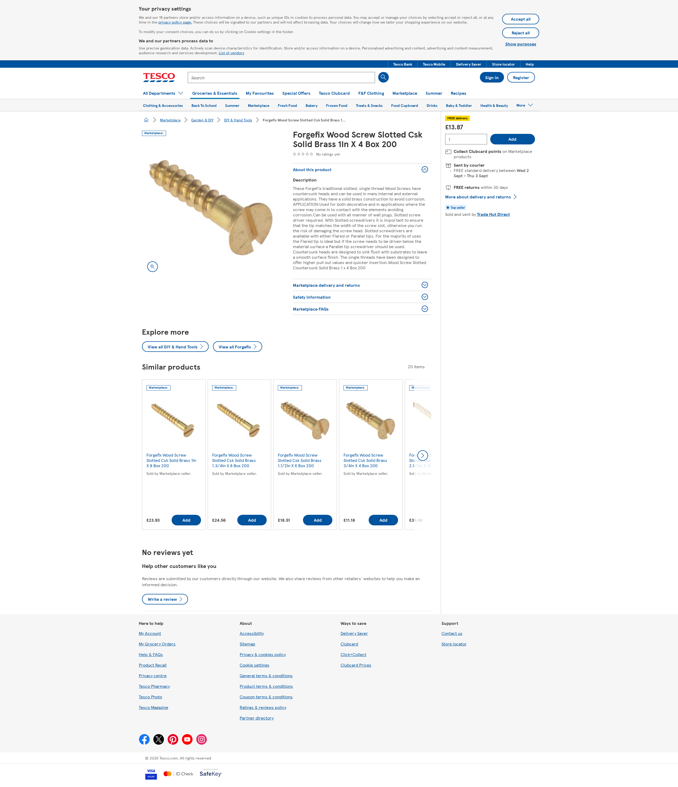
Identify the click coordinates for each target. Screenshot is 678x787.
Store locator (454, 644)
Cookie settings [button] (254, 665)
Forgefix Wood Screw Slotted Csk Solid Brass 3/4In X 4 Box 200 (365, 460)
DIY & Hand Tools (238, 119)
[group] (174, 455)
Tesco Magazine (153, 707)
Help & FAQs (151, 654)
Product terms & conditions (266, 686)
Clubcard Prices (356, 665)
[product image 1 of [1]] (211, 208)
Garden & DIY (202, 119)
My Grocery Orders (157, 644)
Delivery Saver (354, 633)
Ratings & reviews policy (263, 707)
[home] (146, 120)
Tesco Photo (150, 697)
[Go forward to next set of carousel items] (422, 455)
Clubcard (349, 644)
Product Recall (153, 665)
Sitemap (247, 644)
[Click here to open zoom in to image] (152, 266)
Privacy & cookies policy (263, 654)
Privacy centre (153, 675)
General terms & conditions (266, 675)
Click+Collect (353, 654)
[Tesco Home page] (159, 77)
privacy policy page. (175, 22)
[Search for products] (383, 77)
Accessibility (252, 633)
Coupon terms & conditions (266, 697)
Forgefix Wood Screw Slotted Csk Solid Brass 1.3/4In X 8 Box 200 (234, 460)
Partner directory (257, 718)
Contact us (451, 633)
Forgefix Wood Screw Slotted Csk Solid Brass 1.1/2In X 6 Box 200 (300, 460)
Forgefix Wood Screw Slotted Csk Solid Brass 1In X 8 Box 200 (171, 460)
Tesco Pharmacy (154, 686)
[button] (402, 64)
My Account (150, 633)
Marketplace (170, 119)
